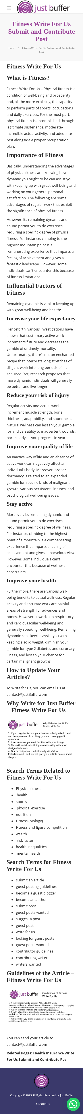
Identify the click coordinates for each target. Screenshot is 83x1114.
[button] (73, 1104)
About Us (43, 1104)
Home (11, 48)
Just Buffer (66, 1095)
